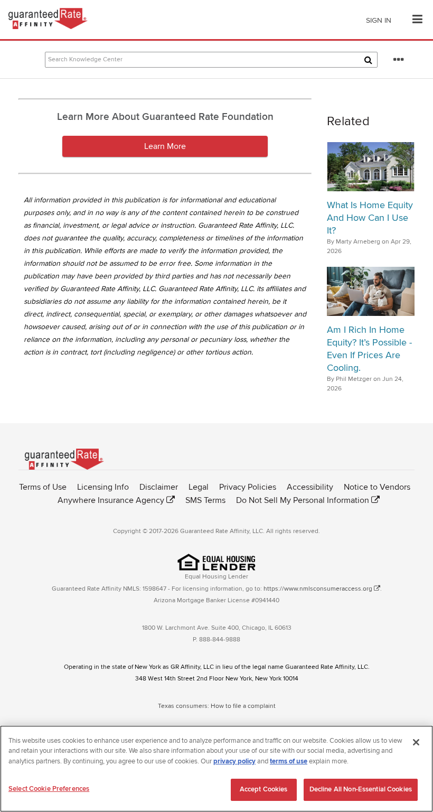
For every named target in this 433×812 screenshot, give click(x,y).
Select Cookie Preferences (48, 789)
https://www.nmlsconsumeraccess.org (317, 589)
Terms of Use (43, 487)
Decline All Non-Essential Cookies (360, 789)
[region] (216, 768)
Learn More (165, 146)
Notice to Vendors (377, 487)
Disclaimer (158, 487)
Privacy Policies (247, 487)
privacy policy (234, 761)
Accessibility (310, 487)
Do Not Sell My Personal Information (302, 500)
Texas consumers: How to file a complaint (217, 706)
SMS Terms (205, 500)
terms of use (288, 761)
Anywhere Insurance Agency (111, 500)
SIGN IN (378, 20)
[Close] (416, 742)
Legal (199, 487)
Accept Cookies (264, 789)
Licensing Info (103, 487)
